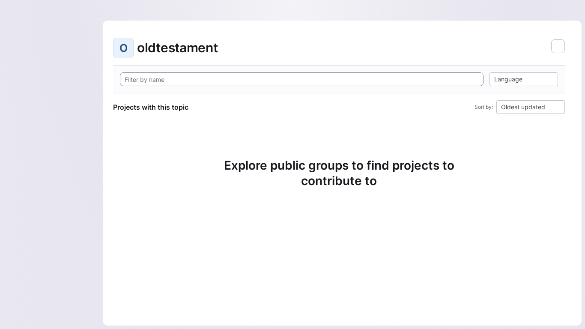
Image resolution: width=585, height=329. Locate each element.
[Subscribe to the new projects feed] (558, 46)
